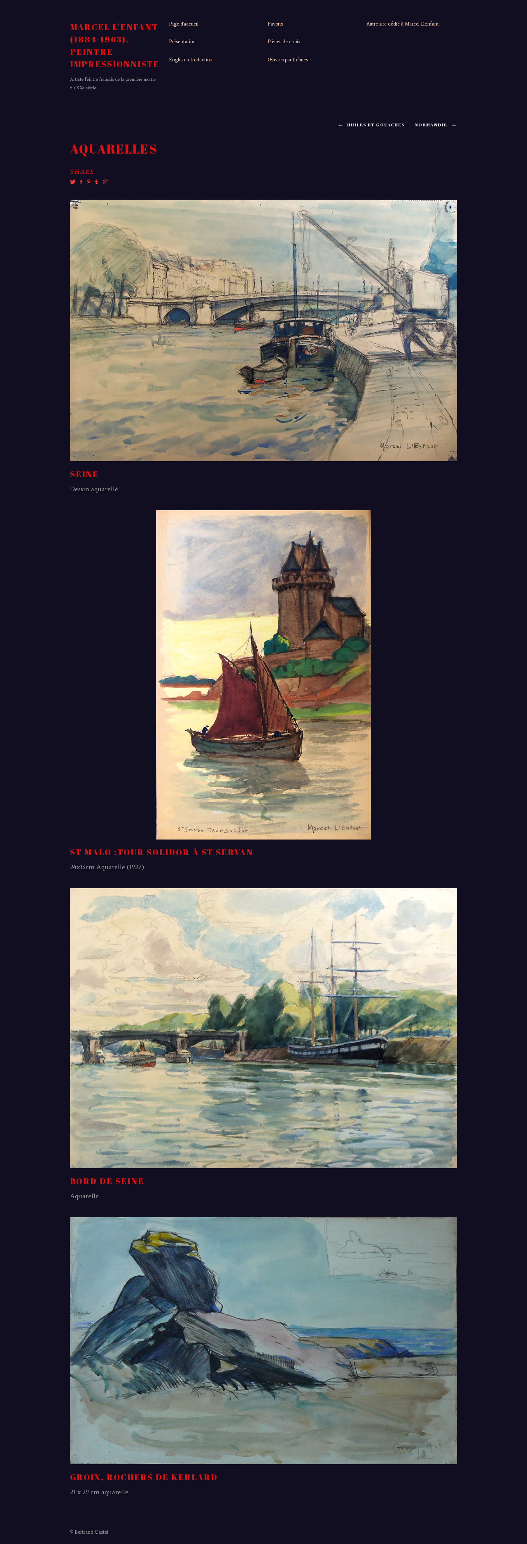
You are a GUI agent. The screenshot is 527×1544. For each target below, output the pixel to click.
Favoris (275, 24)
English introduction (190, 60)
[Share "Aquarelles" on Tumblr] (96, 182)
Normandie (431, 124)
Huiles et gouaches (376, 124)
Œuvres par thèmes (288, 60)
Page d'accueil (183, 24)
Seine (84, 474)
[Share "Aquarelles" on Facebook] (80, 182)
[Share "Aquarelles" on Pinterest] (88, 182)
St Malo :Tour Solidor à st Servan (161, 852)
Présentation (182, 41)
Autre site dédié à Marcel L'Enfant (402, 24)
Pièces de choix (284, 41)
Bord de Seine (107, 1181)
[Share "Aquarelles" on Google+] (104, 182)
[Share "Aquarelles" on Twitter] (73, 182)
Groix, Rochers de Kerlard (144, 1477)
